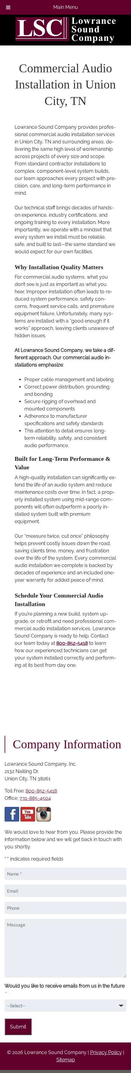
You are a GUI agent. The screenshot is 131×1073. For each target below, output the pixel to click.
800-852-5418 (72, 643)
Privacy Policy (106, 1052)
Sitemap (65, 1060)
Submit (18, 1027)
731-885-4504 (35, 798)
